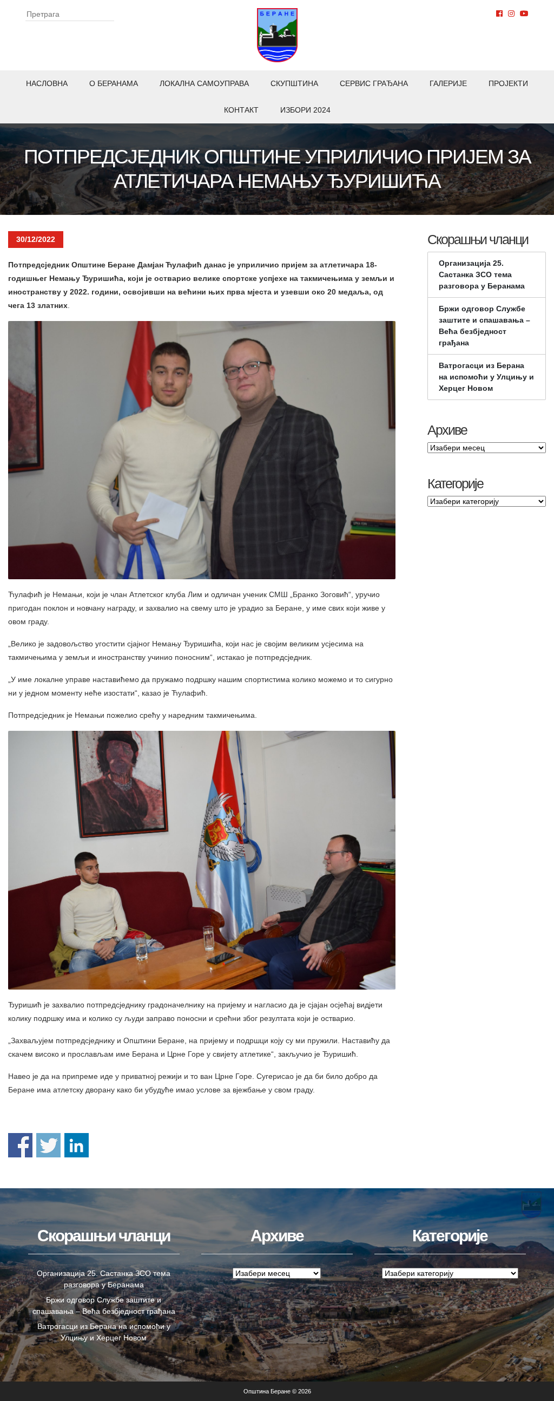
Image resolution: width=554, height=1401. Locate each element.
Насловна (47, 83)
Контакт (241, 110)
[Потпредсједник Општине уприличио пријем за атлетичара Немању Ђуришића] (201, 450)
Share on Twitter (48, 1145)
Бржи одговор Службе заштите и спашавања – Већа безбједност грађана (484, 325)
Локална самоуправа (204, 83)
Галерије (448, 83)
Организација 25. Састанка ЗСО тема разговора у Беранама (482, 274)
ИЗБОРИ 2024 (305, 110)
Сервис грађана (374, 83)
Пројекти (508, 83)
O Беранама (113, 83)
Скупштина (294, 83)
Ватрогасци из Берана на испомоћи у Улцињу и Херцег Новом (486, 376)
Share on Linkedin (76, 1145)
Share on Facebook (20, 1145)
